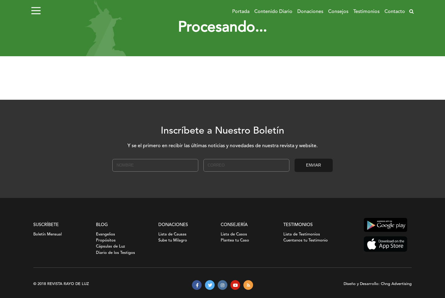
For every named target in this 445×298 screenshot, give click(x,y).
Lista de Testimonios (301, 234)
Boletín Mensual (47, 234)
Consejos (338, 11)
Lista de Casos (234, 234)
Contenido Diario (273, 11)
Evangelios (105, 234)
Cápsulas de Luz (110, 246)
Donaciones (310, 11)
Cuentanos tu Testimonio (305, 240)
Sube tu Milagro (172, 240)
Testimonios (366, 11)
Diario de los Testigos (115, 253)
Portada (240, 11)
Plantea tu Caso (235, 240)
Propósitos (106, 240)
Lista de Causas (172, 234)
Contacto (394, 11)
